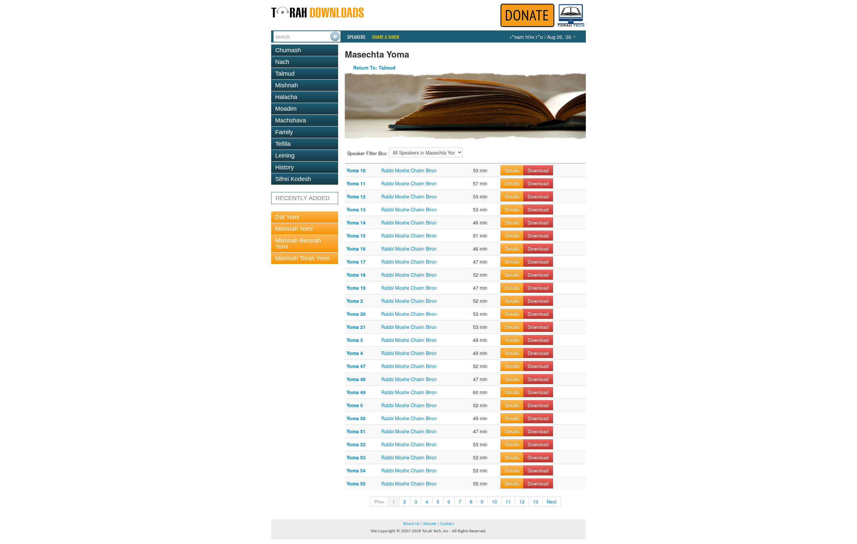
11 (508, 501)
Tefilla (283, 144)
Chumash (288, 50)
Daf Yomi (287, 217)
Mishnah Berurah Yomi (298, 243)
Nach (282, 62)
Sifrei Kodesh (293, 179)
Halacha (286, 97)
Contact (447, 524)
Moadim (286, 108)
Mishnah (286, 85)
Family (284, 132)
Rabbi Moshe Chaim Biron (409, 170)
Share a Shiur (385, 36)
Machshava (290, 120)
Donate (429, 524)
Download (538, 170)
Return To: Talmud (374, 67)
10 (494, 501)
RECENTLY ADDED (303, 198)
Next (551, 501)
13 (535, 501)
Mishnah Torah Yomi (302, 258)
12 (522, 501)
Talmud (285, 73)
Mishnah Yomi (294, 228)
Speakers (356, 36)
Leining (285, 155)
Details (512, 170)
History (284, 167)
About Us (411, 524)
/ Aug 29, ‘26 (541, 36)
